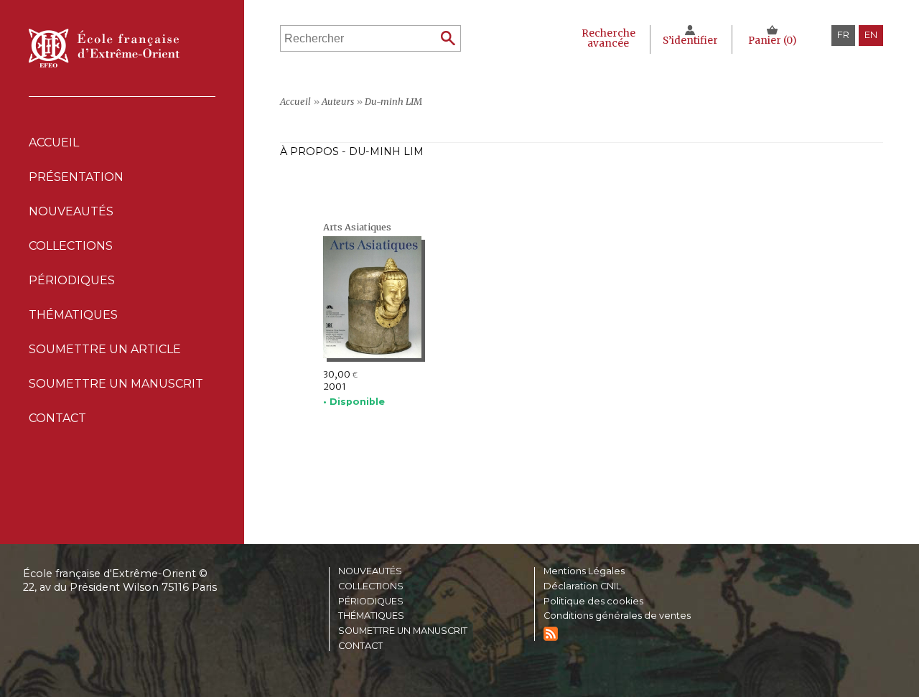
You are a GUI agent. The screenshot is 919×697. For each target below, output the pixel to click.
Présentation (76, 177)
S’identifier (690, 40)
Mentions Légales (584, 571)
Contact (57, 418)
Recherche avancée (608, 38)
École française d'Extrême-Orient (104, 48)
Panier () (772, 40)
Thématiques (371, 616)
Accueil (54, 142)
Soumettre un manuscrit (116, 383)
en (870, 34)
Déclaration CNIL (582, 586)
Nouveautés (71, 211)
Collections (370, 586)
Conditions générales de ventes (617, 616)
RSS (551, 634)
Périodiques (370, 602)
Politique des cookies (593, 602)
